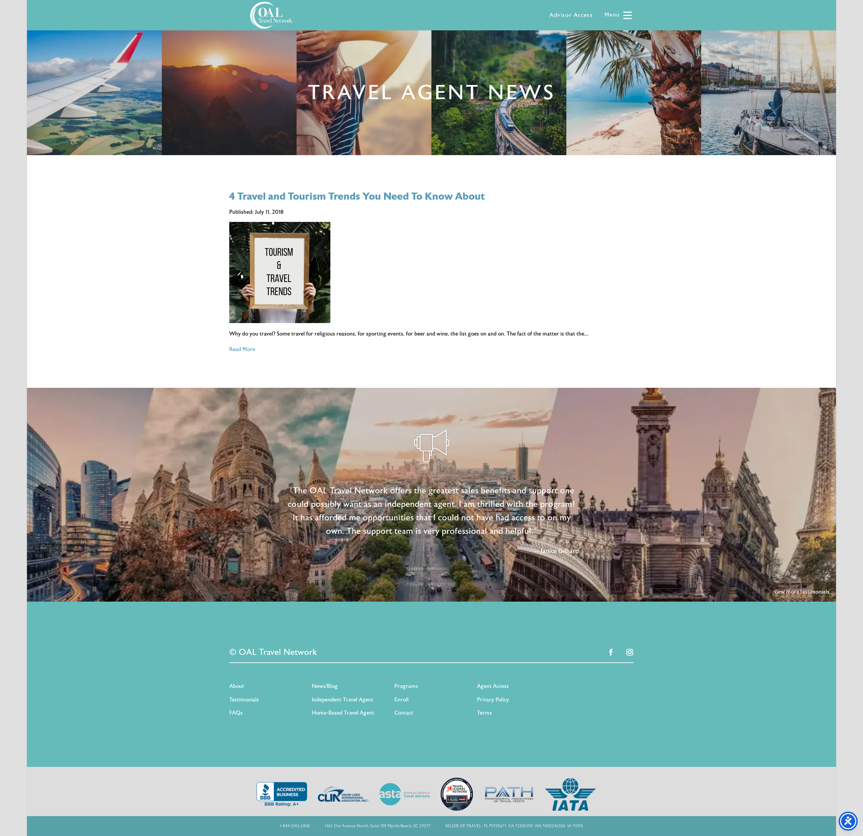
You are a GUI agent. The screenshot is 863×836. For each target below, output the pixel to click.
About (236, 686)
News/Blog (325, 686)
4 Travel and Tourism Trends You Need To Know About (357, 196)
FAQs (236, 713)
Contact (403, 713)
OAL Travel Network (271, 15)
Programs (406, 686)
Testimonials (244, 699)
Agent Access (493, 686)
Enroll (401, 699)
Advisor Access (571, 15)
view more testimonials (801, 591)
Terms (484, 713)
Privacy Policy (493, 699)
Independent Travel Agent (342, 699)
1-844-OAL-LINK (295, 826)
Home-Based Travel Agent (343, 713)
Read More (242, 349)
